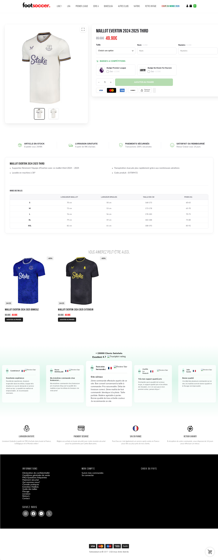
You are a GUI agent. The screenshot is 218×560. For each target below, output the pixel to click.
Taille (98, 45)
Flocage (25, 492)
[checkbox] (115, 70)
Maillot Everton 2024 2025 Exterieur (75, 309)
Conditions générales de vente (36, 475)
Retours (26, 496)
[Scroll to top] (109, 547)
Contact (26, 498)
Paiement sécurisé (30, 480)
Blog (24, 501)
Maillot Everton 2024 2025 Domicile (22, 309)
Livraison (26, 494)
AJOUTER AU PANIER (14, 319)
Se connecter (88, 475)
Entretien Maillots (30, 487)
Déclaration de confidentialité (36, 473)
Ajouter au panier (144, 82)
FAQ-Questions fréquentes (34, 478)
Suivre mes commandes (92, 473)
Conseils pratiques (30, 485)
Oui (115, 72)
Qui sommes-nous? (31, 482)
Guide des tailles (29, 489)
